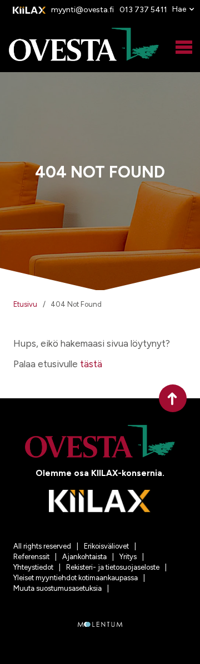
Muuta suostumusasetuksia (57, 588)
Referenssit (31, 557)
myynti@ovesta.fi (82, 9)
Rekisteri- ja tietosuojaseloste (112, 567)
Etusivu (25, 304)
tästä (91, 363)
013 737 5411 (143, 9)
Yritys (128, 557)
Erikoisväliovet (106, 546)
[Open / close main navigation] (184, 47)
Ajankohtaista (84, 557)
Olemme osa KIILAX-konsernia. (100, 473)
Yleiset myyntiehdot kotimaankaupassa (75, 578)
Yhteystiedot (33, 567)
